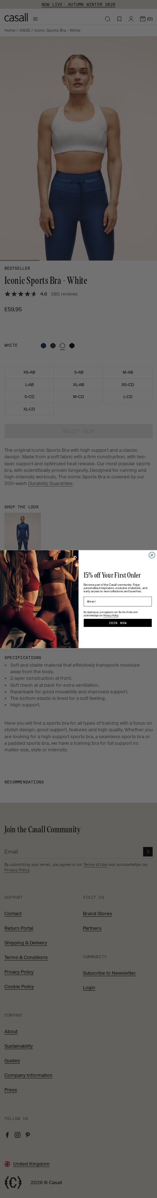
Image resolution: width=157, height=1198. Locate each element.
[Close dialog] (152, 555)
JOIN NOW (118, 622)
